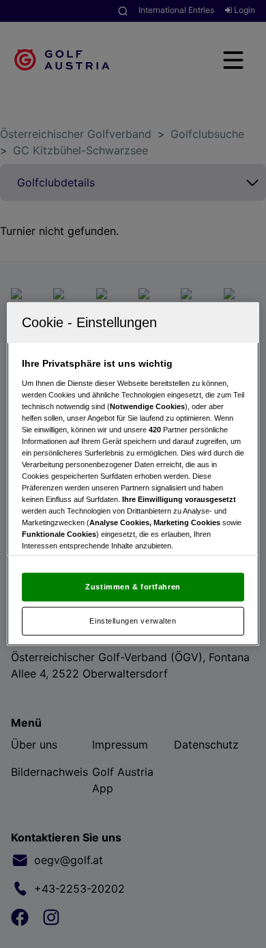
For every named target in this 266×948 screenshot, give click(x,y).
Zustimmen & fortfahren (133, 587)
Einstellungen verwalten (132, 621)
